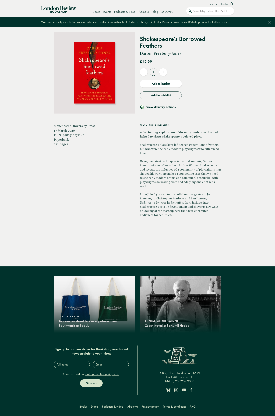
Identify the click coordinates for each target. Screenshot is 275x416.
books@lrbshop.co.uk (194, 22)
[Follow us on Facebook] (191, 389)
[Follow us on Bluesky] (168, 389)
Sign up (91, 383)
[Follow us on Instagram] (176, 389)
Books (96, 11)
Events (107, 11)
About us (144, 11)
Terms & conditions (174, 406)
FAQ (193, 406)
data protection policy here (102, 374)
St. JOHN (167, 11)
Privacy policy (150, 406)
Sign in (213, 4)
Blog (155, 11)
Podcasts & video (124, 11)
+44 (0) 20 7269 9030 (179, 381)
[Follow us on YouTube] (184, 389)
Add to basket (161, 84)
